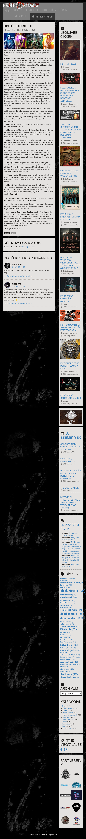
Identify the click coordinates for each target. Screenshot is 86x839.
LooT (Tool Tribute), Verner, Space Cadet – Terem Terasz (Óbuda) (70, 502)
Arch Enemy (64, 580)
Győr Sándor (68, 179)
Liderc (65, 304)
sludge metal (67, 669)
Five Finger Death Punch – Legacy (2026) (70, 366)
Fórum (63, 10)
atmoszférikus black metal (71, 583)
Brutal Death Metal (67, 600)
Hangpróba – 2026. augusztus (70, 534)
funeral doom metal (69, 626)
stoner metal (65, 671)
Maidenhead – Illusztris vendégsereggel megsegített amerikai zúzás (71, 544)
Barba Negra (66, 585)
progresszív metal (69, 662)
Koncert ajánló (68, 712)
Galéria (64, 721)
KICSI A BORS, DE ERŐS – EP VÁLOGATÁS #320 (69, 173)
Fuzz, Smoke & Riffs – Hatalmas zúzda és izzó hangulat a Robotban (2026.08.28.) (69, 94)
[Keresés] (21, 16)
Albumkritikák (67, 708)
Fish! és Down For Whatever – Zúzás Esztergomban (70, 327)
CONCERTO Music (66, 607)
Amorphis (64, 578)
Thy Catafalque (66, 677)
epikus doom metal (67, 624)
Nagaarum (65, 549)
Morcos (66, 67)
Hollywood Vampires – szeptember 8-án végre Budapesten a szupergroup (70, 262)
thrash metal (69, 674)
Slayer (64, 667)
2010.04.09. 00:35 (18, 267)
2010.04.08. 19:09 (18, 286)
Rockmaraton (65, 664)
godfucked (11, 30)
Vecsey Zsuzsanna (70, 104)
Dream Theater (66, 622)
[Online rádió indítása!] (71, 416)
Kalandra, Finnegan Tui (67, 460)
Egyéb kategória (67, 719)
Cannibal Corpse (66, 605)
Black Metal (72, 591)
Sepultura (76, 664)
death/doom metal (71, 610)
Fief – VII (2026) (68, 63)
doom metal (72, 618)
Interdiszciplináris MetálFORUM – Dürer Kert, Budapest (71, 474)
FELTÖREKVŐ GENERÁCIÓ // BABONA (67, 298)
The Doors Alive (69, 487)
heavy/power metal (68, 642)
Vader (76, 677)
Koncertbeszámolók (70, 715)
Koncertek (32, 10)
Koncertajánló (68, 728)
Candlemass (67, 602)
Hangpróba (49, 10)
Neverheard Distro (67, 657)
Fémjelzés (69, 629)
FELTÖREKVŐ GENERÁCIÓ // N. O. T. (70, 396)
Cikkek (18, 10)
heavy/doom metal (66, 640)
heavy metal (69, 644)
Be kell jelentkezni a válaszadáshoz (19, 276)
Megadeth (64, 650)
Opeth (77, 657)
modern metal (65, 655)
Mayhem (72, 648)
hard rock (65, 637)
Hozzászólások (70, 526)
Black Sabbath (68, 594)
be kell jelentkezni (28, 247)
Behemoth (65, 587)
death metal (72, 614)
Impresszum (52, 834)
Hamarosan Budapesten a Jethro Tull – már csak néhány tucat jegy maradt (71, 558)
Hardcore (65, 635)
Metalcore (75, 650)
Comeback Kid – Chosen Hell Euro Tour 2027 (70, 446)
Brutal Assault (68, 597)
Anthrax (72, 578)
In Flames (64, 648)
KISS (13, 233)
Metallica (65, 652)
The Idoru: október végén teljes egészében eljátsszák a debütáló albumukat (70, 131)
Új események (70, 435)
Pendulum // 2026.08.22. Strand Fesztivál (70, 216)
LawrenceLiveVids (70, 140)
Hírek (7, 10)
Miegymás (66, 717)
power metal (67, 659)
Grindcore (65, 632)
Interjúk (65, 710)
